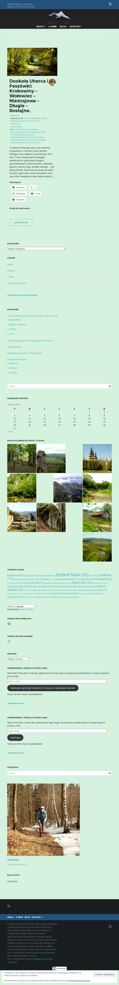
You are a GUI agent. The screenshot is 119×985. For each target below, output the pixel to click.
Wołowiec (37, 142)
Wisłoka (58, 593)
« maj (9, 431)
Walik (39, 593)
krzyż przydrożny (19, 586)
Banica (32, 575)
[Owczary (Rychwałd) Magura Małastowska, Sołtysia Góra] (97, 458)
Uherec (29, 142)
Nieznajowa (39, 137)
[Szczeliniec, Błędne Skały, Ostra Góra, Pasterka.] (51, 458)
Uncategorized (14, 346)
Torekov (20, 594)
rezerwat (70, 590)
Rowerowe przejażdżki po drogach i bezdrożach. (30, 340)
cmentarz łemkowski (95, 579)
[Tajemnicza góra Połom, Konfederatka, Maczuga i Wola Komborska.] (21, 458)
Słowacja (13, 363)
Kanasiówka (65, 583)
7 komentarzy (16, 126)
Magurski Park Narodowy (56, 586)
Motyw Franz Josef (43, 959)
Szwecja (13, 367)
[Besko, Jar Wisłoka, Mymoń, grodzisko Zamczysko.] (21, 488)
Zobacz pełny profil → (17, 864)
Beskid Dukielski (46, 575)
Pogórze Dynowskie (41, 590)
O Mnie (52, 26)
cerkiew (27, 129)
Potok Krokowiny (17, 140)
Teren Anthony (15, 703)
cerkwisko (19, 579)
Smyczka (91, 590)
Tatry (11, 333)
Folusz (22, 583)
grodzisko (35, 582)
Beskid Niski (18, 129)
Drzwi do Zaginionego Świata (33, 132)
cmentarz (32, 579)
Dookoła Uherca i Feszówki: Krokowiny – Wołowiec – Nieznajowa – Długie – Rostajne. (28, 95)
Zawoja (55, 597)
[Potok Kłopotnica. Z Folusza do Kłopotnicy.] (97, 488)
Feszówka (15, 134)
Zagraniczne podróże (17, 359)
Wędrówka (14, 596)
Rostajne (42, 140)
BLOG (63, 26)
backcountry (17, 575)
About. (40, 26)
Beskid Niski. (41, 118)
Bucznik (93, 575)
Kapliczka (82, 582)
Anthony (13, 859)
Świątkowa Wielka (18, 142)
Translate (28, 609)
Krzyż (104, 583)
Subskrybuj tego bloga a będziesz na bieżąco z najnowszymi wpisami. (43, 688)
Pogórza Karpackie (18, 324)
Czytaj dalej (21, 222)
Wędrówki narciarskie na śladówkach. (24, 353)
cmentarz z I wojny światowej (59, 579)
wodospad (71, 593)
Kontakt (75, 26)
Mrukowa (91, 586)
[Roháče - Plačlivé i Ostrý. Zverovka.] (67, 488)
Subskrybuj (15, 737)
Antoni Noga (29, 118)
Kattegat (96, 583)
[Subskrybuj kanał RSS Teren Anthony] (110, 3)
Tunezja (13, 372)
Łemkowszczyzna (18, 137)
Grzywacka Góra (51, 583)
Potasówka (58, 590)
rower (81, 590)
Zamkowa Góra (41, 597)
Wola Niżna (84, 594)
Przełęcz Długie (31, 140)
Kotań (21, 134)
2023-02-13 (14, 115)
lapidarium (29, 134)
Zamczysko (28, 597)
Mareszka (29, 137)
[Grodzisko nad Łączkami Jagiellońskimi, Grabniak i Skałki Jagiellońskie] (51, 517)
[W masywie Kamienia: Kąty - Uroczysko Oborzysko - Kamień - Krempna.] (97, 547)
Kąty (36, 586)
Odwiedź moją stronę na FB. (22, 295)
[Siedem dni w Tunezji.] (21, 517)
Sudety (12, 329)
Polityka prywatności (17, 283)
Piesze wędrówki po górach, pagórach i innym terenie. (32, 315)
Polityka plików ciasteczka (79, 980)
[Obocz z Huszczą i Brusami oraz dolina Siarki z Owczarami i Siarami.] (97, 517)
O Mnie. (11, 276)
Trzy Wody (30, 594)
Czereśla (12, 583)
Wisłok (47, 593)
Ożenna (27, 590)
